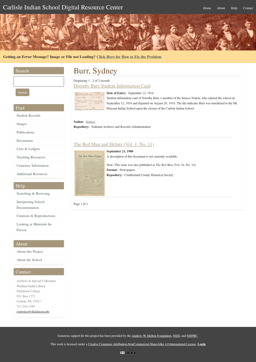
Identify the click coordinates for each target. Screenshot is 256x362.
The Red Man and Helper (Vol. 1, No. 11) (114, 144)
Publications (25, 132)
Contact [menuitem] (248, 8)
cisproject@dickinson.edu (33, 311)
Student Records (28, 115)
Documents (25, 140)
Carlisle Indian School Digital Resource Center (63, 7)
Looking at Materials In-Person (34, 227)
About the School (29, 259)
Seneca (90, 121)
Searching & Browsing (33, 193)
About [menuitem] (221, 8)
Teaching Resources (31, 157)
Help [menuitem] (234, 8)
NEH (176, 335)
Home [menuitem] (207, 8)
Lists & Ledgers (28, 148)
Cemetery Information (33, 165)
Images (22, 123)
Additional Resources (32, 173)
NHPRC (192, 335)
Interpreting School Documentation (31, 204)
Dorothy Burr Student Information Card (112, 85)
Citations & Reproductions (36, 215)
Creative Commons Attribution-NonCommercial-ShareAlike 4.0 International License (142, 344)
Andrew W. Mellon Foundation (151, 335)
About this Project (30, 251)
